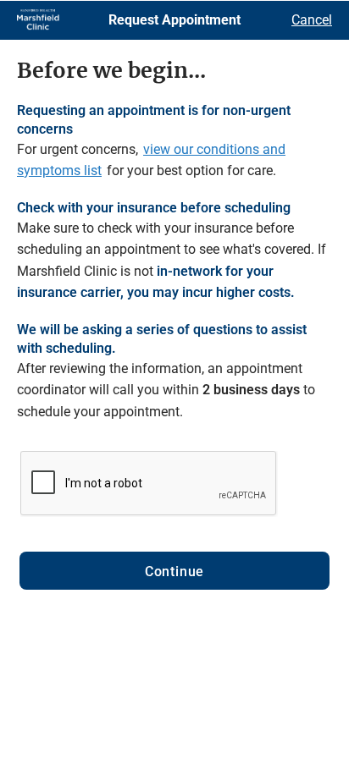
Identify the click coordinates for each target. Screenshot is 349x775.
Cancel (311, 20)
